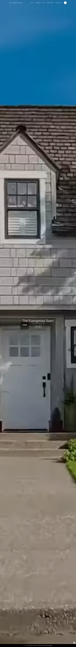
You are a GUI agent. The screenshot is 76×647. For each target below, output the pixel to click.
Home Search (37, 2)
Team (44, 2)
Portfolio (31, 2)
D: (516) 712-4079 (58, 2)
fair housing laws (49, 645)
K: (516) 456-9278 (50, 2)
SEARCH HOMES (38, 326)
